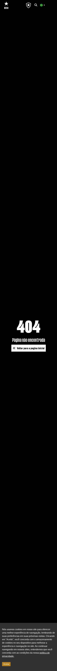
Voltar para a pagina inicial (30, 348)
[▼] (41, 5)
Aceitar (6, 664)
